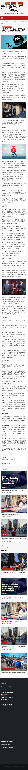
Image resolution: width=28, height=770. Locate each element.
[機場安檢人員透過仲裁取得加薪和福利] (14, 504)
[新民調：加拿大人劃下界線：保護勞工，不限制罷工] (14, 480)
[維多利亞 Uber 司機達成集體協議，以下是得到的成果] (14, 662)
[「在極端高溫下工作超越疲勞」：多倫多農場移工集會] (14, 562)
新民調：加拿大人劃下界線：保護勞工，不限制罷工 (14, 490)
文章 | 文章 (4, 27)
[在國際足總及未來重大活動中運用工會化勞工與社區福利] (14, 528)
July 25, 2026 (9, 492)
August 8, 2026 (9, 574)
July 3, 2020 (9, 33)
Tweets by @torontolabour (7, 686)
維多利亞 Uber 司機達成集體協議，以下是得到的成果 (13, 672)
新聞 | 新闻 (9, 27)
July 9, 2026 (8, 674)
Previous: (9, 458)
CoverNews (10, 767)
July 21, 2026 (9, 516)
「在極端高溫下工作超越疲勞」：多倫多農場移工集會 (13, 572)
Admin (4, 33)
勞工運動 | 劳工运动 (5, 669)
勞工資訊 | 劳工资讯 (14, 9)
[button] (2, 17)
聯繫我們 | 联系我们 (5, 744)
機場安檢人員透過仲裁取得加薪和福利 (11, 514)
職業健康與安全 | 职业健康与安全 (8, 569)
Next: (6, 462)
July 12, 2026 (9, 541)
